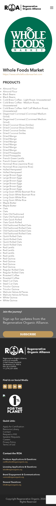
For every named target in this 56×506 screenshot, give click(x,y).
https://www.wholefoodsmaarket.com (22, 74)
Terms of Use (9, 444)
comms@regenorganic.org (13, 477)
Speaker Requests (11, 436)
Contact (7, 431)
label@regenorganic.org (12, 469)
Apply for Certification (13, 426)
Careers (6, 439)
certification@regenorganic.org (15, 462)
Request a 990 (10, 434)
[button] (51, 7)
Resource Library (11, 429)
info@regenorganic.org (12, 485)
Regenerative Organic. (28, 498)
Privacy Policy (9, 442)
